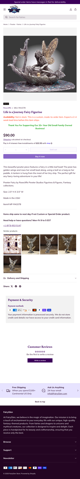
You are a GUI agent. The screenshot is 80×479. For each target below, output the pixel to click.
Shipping (7, 139)
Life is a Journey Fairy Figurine (34, 24)
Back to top (40, 401)
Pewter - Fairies (15, 24)
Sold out (53, 149)
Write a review (40, 360)
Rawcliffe (7, 108)
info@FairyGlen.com (57, 393)
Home (5, 24)
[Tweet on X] (12, 286)
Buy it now (40, 156)
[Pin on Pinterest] (20, 286)
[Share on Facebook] (16, 286)
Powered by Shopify (28, 474)
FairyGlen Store (14, 474)
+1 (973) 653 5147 (12, 225)
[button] (75, 9)
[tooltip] (12, 244)
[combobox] (40, 17)
